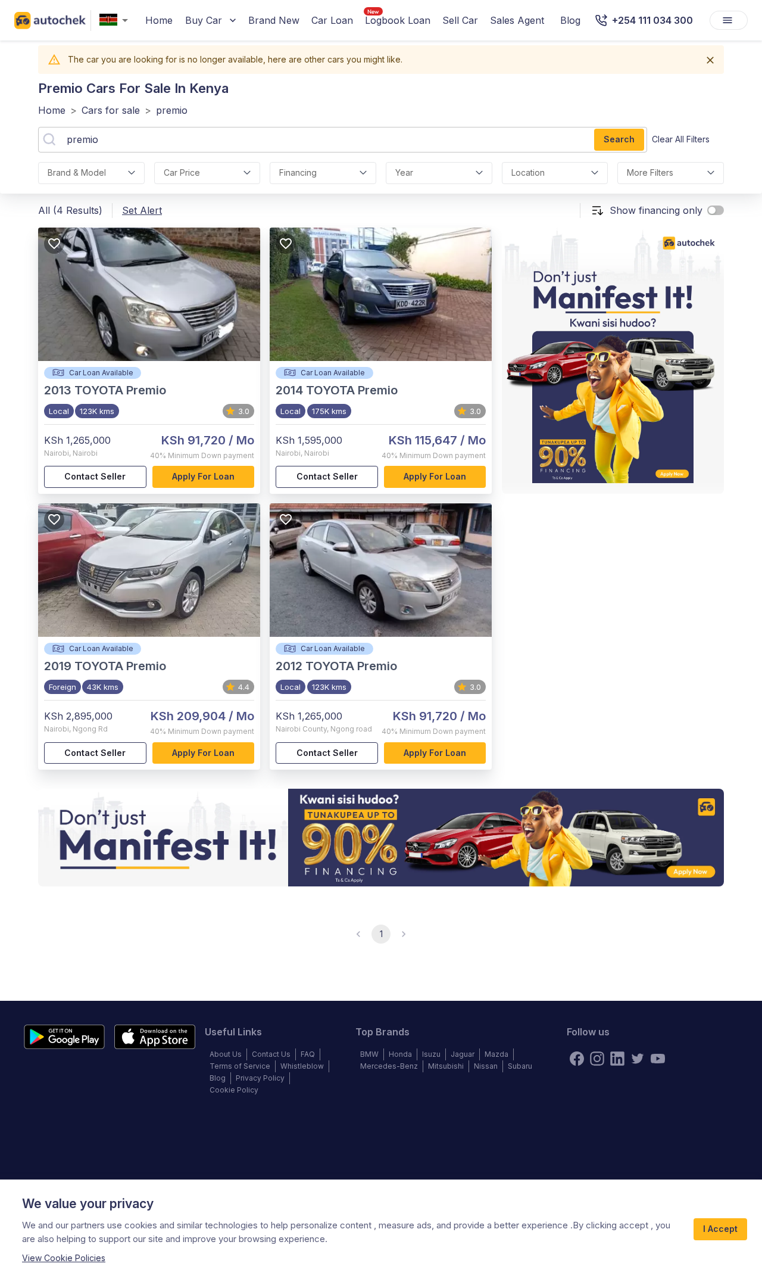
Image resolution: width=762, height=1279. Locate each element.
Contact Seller (95, 476)
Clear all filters (681, 139)
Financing (298, 172)
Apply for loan (203, 476)
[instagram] (597, 1058)
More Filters (650, 172)
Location (528, 172)
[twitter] (637, 1058)
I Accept (720, 1229)
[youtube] (658, 1058)
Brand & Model (77, 172)
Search (619, 139)
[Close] (710, 60)
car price (182, 172)
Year (404, 172)
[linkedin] (617, 1058)
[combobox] (116, 20)
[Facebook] (577, 1058)
